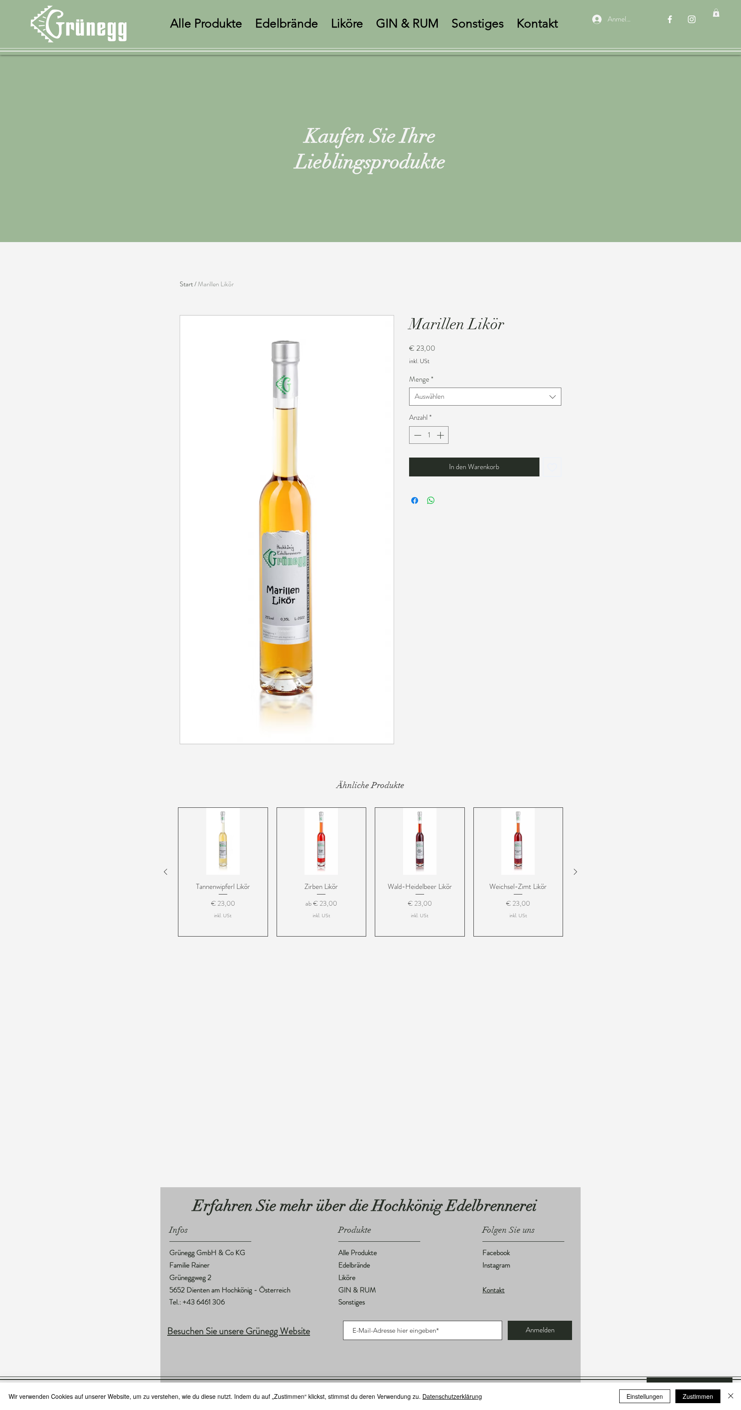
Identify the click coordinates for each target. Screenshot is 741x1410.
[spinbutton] (429, 435)
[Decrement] (416, 435)
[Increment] (441, 435)
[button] (716, 13)
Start (186, 284)
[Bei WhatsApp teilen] (431, 500)
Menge (421, 379)
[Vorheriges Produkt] (165, 872)
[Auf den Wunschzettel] (552, 467)
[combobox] (485, 397)
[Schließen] (731, 1396)
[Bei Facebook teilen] (415, 500)
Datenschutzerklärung (452, 1396)
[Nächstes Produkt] (575, 872)
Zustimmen (698, 1396)
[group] (370, 872)
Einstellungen (645, 1396)
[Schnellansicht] (223, 841)
